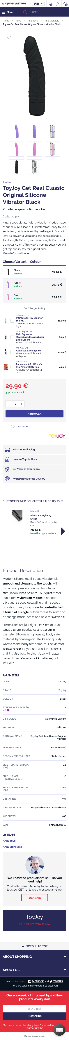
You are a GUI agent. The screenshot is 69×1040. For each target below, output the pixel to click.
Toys (18, 20)
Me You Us (22, 347)
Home (6, 20)
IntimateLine (23, 315)
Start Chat (35, 897)
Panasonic (21, 361)
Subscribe (35, 1016)
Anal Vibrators (52, 20)
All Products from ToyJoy (34, 924)
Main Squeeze (24, 331)
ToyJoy (7, 182)
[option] (34, 522)
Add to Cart (34, 413)
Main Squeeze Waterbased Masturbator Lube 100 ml (30, 337)
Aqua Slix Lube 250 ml (28, 350)
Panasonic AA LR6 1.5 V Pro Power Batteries (29, 365)
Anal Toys (33, 20)
